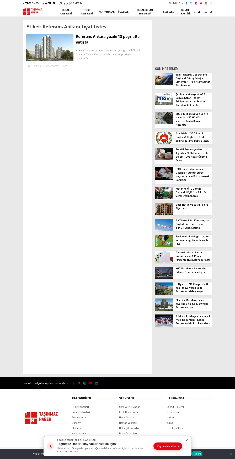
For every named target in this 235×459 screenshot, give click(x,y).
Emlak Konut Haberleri (145, 11)
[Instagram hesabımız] (196, 3)
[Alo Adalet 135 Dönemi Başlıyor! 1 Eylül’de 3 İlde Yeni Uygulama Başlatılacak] (164, 143)
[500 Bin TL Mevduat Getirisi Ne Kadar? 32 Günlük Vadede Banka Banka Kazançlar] (164, 123)
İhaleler (123, 11)
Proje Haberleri (80, 407)
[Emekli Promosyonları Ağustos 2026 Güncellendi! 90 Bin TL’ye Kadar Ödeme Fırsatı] (164, 159)
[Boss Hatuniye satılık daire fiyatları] (164, 214)
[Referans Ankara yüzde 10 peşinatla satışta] (49, 60)
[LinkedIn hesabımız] (206, 3)
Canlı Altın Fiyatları (129, 407)
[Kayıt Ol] (199, 12)
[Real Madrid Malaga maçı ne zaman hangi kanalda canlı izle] (164, 246)
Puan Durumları (128, 433)
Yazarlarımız (173, 412)
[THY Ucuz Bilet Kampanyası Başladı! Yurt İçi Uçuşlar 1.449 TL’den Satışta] (164, 230)
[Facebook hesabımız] (186, 3)
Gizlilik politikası (175, 428)
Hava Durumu (127, 417)
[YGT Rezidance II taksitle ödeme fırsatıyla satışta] (164, 278)
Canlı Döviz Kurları (129, 412)
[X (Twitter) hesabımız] (191, 3)
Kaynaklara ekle (168, 446)
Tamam (197, 453)
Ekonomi (76, 428)
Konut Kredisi (185, 11)
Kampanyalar (107, 11)
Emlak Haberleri (66, 11)
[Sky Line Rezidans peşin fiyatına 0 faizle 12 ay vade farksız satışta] (164, 310)
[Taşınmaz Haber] (35, 15)
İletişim (171, 417)
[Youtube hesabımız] (201, 3)
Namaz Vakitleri (128, 423)
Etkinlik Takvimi (175, 407)
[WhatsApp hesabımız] (211, 3)
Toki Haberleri (87, 11)
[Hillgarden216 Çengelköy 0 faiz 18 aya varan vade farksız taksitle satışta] (164, 294)
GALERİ (32, 3)
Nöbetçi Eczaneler (129, 428)
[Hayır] (230, 454)
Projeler (167, 11)
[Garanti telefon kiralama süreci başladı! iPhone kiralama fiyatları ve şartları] (164, 262)
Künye (170, 423)
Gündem (76, 423)
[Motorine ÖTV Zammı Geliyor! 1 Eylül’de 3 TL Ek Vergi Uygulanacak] (164, 198)
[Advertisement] (183, 41)
